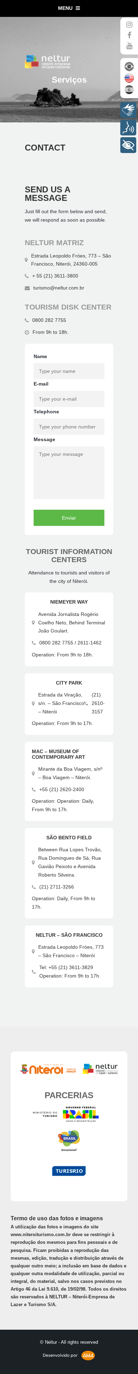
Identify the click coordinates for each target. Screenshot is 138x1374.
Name (40, 356)
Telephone (46, 411)
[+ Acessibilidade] (128, 145)
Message (44, 439)
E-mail (41, 384)
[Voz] (128, 127)
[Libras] (128, 110)
